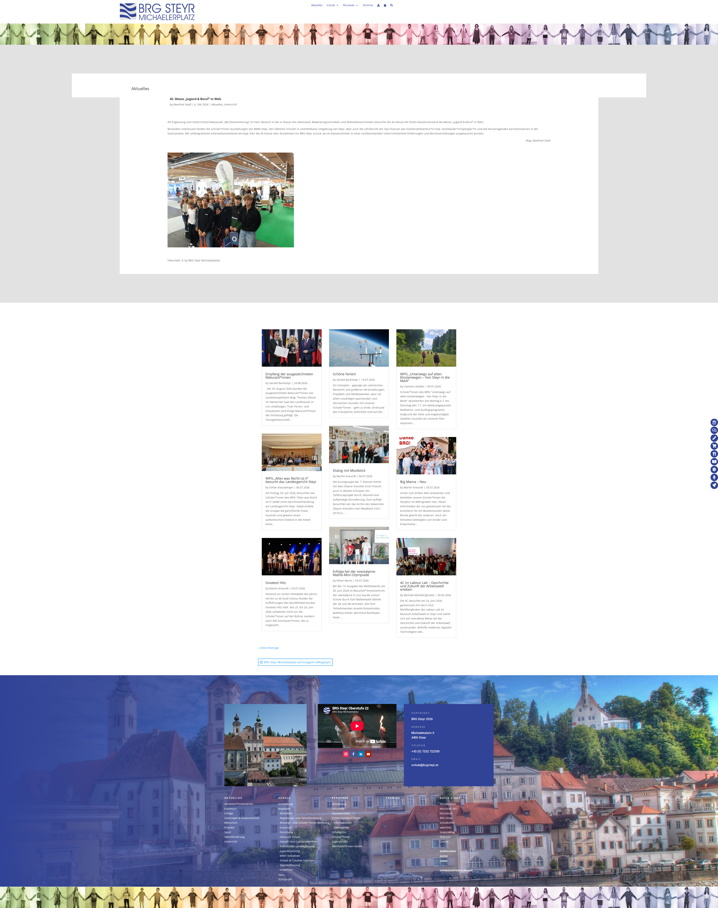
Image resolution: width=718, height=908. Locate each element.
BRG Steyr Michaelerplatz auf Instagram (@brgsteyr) (297, 662)
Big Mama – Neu (413, 481)
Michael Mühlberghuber (419, 595)
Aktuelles (317, 5)
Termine (368, 5)
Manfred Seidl (182, 104)
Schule (331, 5)
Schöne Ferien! (344, 374)
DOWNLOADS (448, 851)
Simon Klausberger (281, 487)
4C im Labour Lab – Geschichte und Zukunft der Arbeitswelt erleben (424, 586)
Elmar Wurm (344, 580)
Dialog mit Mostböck (349, 470)
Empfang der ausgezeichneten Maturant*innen (289, 376)
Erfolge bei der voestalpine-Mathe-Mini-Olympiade (354, 573)
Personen (349, 5)
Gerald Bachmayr (280, 383)
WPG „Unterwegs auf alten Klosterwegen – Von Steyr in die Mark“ (425, 377)
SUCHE (444, 856)
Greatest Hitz (276, 582)
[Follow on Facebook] (353, 754)
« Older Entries (288, 648)
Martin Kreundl (279, 588)
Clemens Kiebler (414, 386)
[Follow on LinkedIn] (361, 754)
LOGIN (443, 861)
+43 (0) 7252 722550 (425, 751)
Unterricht (230, 104)
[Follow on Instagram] (346, 754)
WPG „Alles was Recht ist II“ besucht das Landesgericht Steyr (291, 480)
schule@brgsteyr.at (424, 765)
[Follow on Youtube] (368, 754)
